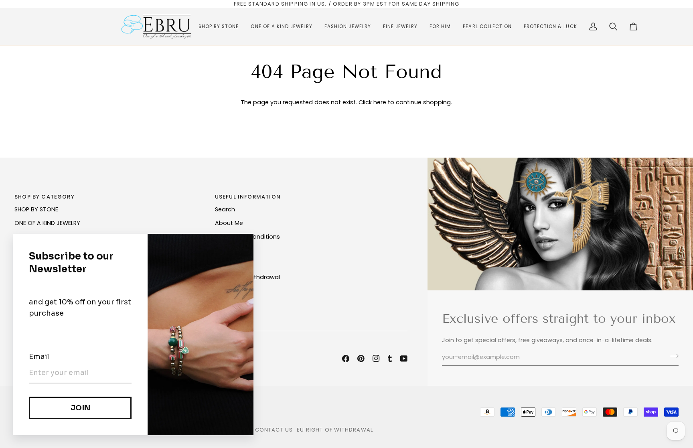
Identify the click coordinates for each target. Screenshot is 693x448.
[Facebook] (345, 358)
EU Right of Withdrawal (335, 430)
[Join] (672, 356)
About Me (229, 223)
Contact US (274, 430)
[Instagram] (376, 358)
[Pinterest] (361, 358)
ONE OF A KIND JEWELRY (47, 223)
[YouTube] (403, 358)
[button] (218, 27)
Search (225, 209)
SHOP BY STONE (36, 209)
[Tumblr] (390, 358)
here (379, 102)
